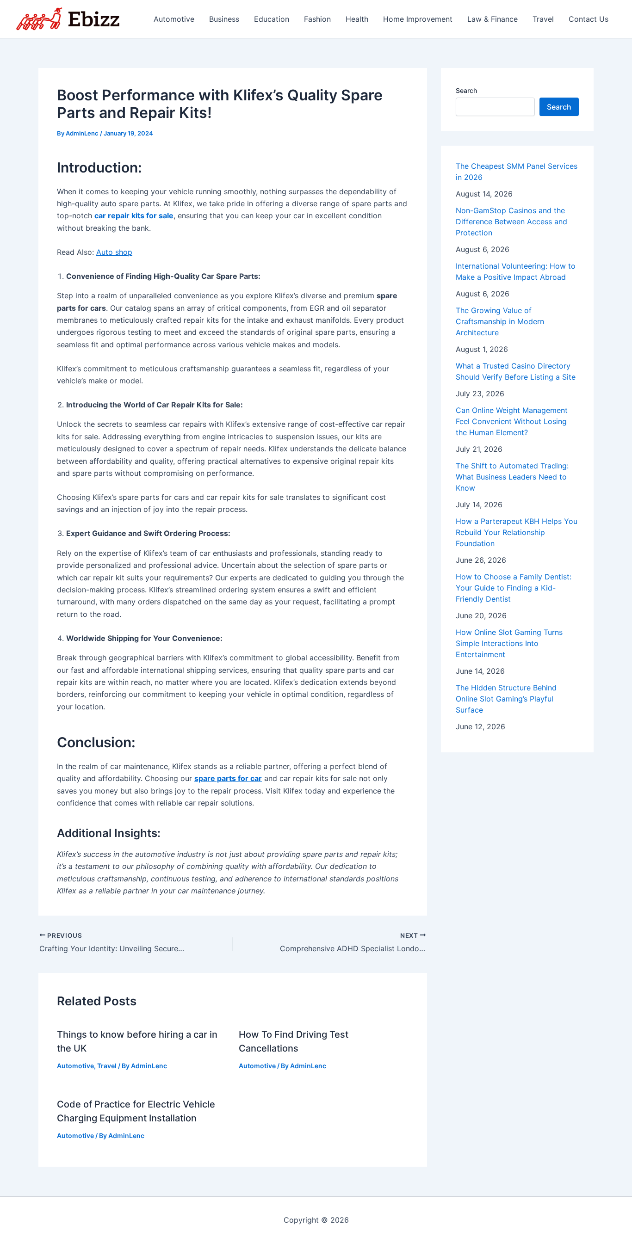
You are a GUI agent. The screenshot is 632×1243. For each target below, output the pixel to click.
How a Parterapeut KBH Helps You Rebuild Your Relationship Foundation (516, 532)
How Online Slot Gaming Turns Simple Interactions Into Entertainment (509, 643)
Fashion (317, 19)
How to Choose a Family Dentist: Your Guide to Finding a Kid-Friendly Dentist (513, 587)
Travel (543, 19)
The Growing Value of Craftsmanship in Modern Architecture (500, 321)
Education (271, 19)
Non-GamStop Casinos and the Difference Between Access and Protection (511, 221)
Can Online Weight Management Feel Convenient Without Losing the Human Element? (512, 421)
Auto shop (114, 252)
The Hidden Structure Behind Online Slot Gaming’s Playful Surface (506, 698)
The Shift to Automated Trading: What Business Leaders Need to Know (512, 476)
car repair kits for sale (133, 215)
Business (224, 19)
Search (466, 90)
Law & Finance (492, 19)
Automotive (174, 19)
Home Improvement (417, 19)
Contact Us (588, 19)
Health (357, 19)
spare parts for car (228, 778)
